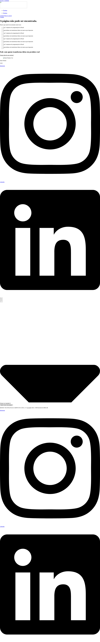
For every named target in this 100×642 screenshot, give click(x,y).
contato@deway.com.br (6, 15)
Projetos (5, 10)
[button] (7, 55)
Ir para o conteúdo (4, 0)
